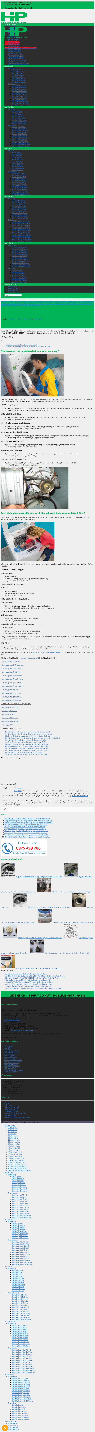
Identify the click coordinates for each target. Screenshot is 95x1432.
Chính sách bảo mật (11, 1109)
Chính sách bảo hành (11, 1107)
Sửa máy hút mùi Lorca (19, 207)
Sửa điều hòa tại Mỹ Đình (20, 249)
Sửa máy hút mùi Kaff (18, 200)
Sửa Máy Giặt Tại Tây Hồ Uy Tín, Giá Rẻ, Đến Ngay (24, 304)
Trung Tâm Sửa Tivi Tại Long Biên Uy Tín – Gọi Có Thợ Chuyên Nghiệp (28, 984)
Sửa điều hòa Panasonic (19, 277)
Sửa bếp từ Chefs (17, 163)
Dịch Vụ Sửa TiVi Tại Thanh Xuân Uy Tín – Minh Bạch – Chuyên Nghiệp (28, 982)
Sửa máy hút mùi (13, 42)
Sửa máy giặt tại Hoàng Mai (20, 143)
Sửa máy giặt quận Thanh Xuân (13, 665)
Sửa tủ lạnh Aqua (17, 71)
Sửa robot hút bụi (10, 1067)
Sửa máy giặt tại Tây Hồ (19, 127)
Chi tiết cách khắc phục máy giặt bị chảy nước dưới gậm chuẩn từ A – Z (28, 736)
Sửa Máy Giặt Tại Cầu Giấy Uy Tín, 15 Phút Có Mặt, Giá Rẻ (44, 301)
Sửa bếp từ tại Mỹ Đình (19, 177)
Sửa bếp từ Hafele (17, 170)
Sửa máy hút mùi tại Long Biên (21, 236)
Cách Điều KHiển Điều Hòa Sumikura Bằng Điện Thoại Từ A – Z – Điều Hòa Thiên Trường (34, 976)
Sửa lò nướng (12, 34)
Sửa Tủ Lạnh (12, 30)
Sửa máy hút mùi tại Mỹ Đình (21, 232)
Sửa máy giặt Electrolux (19, 121)
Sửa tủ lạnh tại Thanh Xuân (20, 103)
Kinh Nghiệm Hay (10, 284)
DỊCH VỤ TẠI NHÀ (10, 25)
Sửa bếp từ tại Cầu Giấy (19, 186)
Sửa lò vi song (9, 1055)
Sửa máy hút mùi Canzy (19, 213)
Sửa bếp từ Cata (17, 154)
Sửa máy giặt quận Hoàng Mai (12, 679)
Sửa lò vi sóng (12, 35)
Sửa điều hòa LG (17, 270)
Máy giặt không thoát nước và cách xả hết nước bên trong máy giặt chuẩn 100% (32, 738)
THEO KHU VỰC (13, 171)
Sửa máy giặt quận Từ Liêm (11, 693)
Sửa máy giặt (12, 27)
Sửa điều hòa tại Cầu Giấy (20, 250)
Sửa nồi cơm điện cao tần (16, 58)
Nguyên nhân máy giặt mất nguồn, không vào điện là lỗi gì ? (25, 829)
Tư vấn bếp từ (12, 286)
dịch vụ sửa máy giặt (38, 652)
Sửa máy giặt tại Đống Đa (19, 136)
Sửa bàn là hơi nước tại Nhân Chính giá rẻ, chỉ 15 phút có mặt (25, 974)
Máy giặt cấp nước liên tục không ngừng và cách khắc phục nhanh (27, 732)
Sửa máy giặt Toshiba (18, 118)
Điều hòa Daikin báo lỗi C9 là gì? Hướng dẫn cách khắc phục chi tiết (27, 980)
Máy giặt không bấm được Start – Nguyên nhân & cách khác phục (27, 748)
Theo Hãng (11, 68)
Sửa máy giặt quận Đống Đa (11, 697)
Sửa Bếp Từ (8, 148)
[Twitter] (2, 809)
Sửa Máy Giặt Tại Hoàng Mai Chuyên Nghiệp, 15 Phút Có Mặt (37, 302)
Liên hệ (6, 1103)
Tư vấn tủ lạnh (12, 290)
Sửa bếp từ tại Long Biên (19, 187)
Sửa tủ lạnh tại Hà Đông (19, 93)
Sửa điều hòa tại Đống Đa (20, 254)
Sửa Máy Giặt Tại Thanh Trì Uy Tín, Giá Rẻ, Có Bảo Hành (52, 304)
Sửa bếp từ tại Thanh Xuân (20, 191)
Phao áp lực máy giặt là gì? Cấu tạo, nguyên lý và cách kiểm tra (26, 744)
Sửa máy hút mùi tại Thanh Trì (21, 230)
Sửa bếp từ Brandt (17, 164)
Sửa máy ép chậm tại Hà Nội (17, 60)
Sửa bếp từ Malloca (18, 168)
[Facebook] (8, 809)
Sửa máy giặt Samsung (19, 120)
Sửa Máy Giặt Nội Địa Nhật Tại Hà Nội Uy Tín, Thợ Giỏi (23, 752)
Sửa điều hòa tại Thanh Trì (20, 257)
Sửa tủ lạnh (8, 1048)
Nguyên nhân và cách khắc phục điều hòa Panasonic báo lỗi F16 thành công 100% (32, 988)
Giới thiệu (7, 1105)
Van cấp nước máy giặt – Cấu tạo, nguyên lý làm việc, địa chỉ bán (26, 746)
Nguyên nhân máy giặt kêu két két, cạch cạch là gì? (21, 345)
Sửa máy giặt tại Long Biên (20, 137)
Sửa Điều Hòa (9, 243)
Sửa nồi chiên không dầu (16, 57)
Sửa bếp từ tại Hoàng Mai (20, 189)
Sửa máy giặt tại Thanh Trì (20, 141)
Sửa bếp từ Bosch (17, 166)
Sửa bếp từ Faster (17, 159)
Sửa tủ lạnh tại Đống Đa (19, 98)
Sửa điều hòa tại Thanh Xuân (21, 265)
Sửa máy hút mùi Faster (19, 209)
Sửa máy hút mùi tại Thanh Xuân (22, 241)
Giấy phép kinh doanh (12, 1020)
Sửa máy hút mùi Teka (19, 204)
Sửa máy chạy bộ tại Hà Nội (16, 62)
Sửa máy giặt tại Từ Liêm (19, 134)
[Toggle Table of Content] (2, 341)
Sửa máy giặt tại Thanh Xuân (21, 144)
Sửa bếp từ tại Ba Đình (19, 182)
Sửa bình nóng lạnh (14, 48)
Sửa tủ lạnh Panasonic (19, 80)
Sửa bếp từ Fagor (17, 161)
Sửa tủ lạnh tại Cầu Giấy (19, 100)
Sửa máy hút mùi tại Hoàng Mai (21, 237)
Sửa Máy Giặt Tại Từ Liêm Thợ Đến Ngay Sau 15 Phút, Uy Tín (16, 305)
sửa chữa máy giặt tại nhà (30, 658)
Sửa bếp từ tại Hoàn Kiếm (20, 193)
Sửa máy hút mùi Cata (19, 202)
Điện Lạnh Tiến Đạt (11, 1072)
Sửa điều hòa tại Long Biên (20, 261)
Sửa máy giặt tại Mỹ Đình (19, 132)
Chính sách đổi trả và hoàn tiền (15, 1113)
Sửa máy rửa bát (13, 39)
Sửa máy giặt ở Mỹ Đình (10, 690)
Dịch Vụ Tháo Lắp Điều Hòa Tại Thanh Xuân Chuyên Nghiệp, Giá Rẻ (27, 986)
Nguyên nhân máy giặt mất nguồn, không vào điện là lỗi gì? (24, 742)
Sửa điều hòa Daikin (18, 272)
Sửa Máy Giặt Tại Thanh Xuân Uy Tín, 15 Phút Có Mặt (79, 304)
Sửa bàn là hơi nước (14, 50)
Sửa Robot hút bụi (13, 46)
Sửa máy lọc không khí (15, 53)
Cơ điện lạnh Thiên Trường (13, 1070)
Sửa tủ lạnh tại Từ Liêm (19, 89)
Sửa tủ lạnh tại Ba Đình (19, 87)
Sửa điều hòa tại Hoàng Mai (20, 263)
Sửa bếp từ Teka (17, 156)
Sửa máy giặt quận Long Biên (12, 676)
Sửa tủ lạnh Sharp (17, 73)
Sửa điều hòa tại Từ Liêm (19, 259)
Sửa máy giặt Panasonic (19, 123)
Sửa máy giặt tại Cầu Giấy (20, 130)
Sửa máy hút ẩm (13, 37)
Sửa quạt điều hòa (14, 44)
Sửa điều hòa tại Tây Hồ (19, 247)
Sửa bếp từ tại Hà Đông (19, 180)
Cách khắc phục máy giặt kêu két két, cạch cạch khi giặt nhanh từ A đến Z (28, 347)
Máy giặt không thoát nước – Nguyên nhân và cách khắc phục (25, 825)
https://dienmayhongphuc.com (22, 1030)
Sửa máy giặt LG (17, 111)
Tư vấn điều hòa (13, 288)
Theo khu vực (12, 84)
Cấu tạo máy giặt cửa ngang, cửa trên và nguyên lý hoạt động (25, 754)
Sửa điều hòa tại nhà (11, 1051)
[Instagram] (5, 809)
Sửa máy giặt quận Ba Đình (11, 700)
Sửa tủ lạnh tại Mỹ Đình (19, 91)
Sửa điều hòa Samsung (19, 279)
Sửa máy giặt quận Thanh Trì (12, 683)
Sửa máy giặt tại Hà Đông (19, 128)
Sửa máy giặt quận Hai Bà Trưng (13, 686)
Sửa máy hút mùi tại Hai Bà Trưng (22, 239)
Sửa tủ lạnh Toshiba (18, 77)
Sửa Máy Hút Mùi (10, 197)
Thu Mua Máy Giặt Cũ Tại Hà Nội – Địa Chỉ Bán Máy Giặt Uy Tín (25, 750)
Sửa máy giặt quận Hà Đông (11, 672)
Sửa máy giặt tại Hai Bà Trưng (21, 146)
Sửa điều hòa (12, 28)
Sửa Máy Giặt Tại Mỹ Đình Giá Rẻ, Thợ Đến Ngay (65, 302)
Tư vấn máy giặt (13, 292)
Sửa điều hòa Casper (18, 275)
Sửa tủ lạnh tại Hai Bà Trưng (20, 105)
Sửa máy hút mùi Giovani (19, 214)
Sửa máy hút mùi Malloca (20, 218)
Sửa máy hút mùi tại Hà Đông (21, 229)
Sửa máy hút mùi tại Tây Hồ (20, 222)
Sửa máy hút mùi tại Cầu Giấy (21, 234)
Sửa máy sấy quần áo (14, 51)
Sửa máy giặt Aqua (17, 113)
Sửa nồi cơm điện (10, 1064)
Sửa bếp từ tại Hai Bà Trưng (20, 194)
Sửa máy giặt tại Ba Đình (19, 139)
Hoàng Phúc (38, 319)
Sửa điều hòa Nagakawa (19, 280)
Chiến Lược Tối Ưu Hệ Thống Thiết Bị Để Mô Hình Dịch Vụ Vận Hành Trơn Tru (31, 978)
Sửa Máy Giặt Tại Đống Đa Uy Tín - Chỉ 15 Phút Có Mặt (72, 301)
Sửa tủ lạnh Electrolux (19, 82)
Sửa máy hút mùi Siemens (20, 216)
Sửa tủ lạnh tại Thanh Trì (19, 94)
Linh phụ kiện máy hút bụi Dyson (18, 64)
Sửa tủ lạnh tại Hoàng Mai (20, 101)
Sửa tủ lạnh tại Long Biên (19, 96)
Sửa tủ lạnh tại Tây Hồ (18, 85)
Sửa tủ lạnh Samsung (18, 78)
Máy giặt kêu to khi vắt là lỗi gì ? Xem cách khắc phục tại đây (25, 740)
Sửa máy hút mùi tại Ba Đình (21, 223)
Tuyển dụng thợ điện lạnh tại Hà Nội (17, 1117)
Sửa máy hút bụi (13, 41)
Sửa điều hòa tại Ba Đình (19, 256)
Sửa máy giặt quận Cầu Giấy (11, 669)
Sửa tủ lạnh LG (16, 70)
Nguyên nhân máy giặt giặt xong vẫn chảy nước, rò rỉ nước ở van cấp (28, 734)
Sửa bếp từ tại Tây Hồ (18, 173)
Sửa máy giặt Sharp (18, 114)
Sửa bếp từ (11, 32)
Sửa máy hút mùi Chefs (19, 211)
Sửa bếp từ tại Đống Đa (19, 179)
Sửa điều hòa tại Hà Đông (20, 252)
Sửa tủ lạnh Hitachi (18, 75)
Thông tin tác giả (10, 1115)
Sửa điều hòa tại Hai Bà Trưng (21, 266)
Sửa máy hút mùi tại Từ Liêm (21, 227)
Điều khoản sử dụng (11, 1111)
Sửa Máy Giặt (9, 107)
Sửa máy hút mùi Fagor (19, 206)
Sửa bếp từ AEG (17, 152)
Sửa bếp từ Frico (17, 157)
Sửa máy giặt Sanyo (18, 116)
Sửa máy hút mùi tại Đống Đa (21, 225)
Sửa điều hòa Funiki (18, 273)
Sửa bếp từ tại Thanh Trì (19, 184)
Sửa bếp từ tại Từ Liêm (19, 175)
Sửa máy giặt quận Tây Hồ (11, 661)
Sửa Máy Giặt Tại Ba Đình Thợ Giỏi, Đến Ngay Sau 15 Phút (15, 301)
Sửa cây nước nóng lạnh (15, 55)
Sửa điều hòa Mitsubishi (19, 282)
